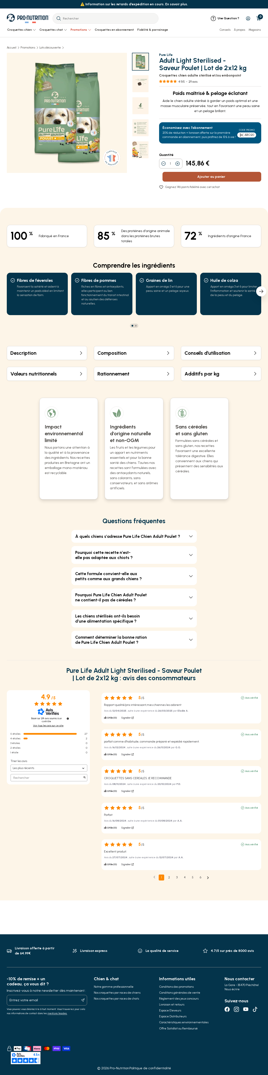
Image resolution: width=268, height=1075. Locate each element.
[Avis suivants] (207, 877)
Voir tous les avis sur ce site (48, 725)
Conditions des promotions (176, 987)
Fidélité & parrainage (152, 30)
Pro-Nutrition (119, 1068)
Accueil (11, 47)
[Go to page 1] (132, 326)
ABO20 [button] (249, 135)
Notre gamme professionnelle (113, 987)
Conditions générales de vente (179, 992)
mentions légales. (57, 1013)
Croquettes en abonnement (114, 30)
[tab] (140, 62)
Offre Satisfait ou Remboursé (178, 1028)
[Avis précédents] (154, 877)
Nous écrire (232, 989)
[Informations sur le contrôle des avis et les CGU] (67, 718)
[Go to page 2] (136, 326)
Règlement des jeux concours (179, 998)
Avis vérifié (251, 697)
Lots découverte (50, 47)
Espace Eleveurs (170, 1010)
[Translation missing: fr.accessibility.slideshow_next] (261, 291)
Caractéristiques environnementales (183, 1022)
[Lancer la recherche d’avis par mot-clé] (84, 778)
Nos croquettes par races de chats (116, 998)
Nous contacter (239, 978)
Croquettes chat (51, 30)
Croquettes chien (19, 30)
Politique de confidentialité (150, 1068)
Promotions (28, 47)
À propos (239, 30)
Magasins (255, 30)
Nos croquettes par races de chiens (117, 992)
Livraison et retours (171, 1004)
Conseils (225, 30)
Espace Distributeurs (172, 1016)
